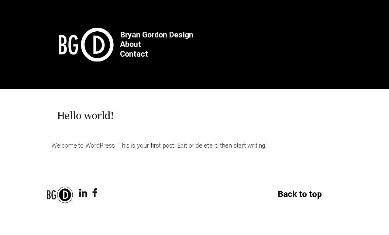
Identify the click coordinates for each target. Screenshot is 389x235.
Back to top (300, 194)
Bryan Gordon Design (156, 34)
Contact (134, 54)
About (130, 44)
